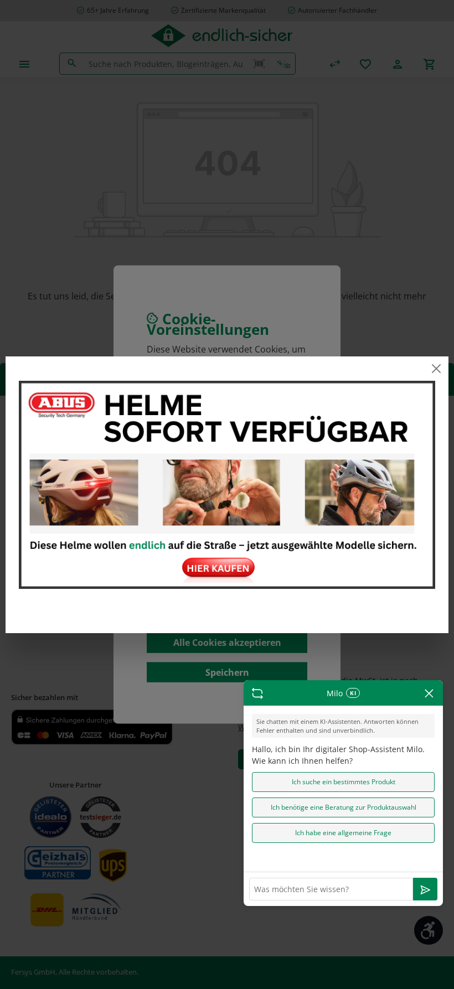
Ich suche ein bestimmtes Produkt (343, 781)
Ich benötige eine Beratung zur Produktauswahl (343, 807)
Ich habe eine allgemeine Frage (343, 832)
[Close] (435, 368)
